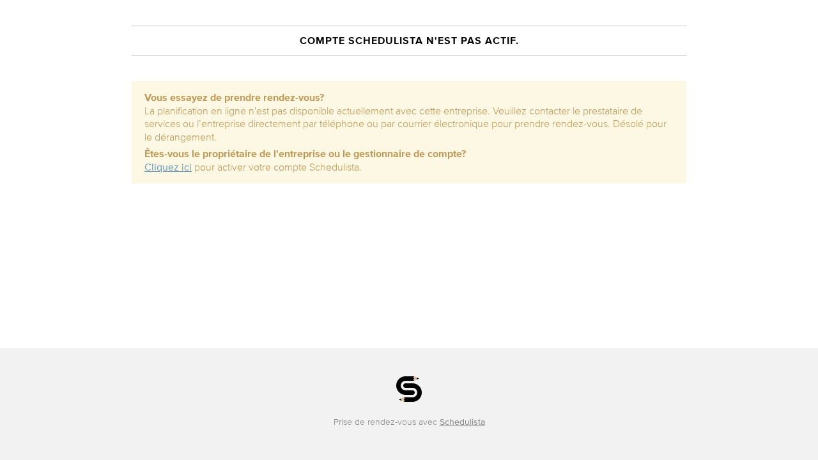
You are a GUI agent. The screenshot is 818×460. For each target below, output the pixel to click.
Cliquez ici (168, 166)
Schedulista (462, 422)
